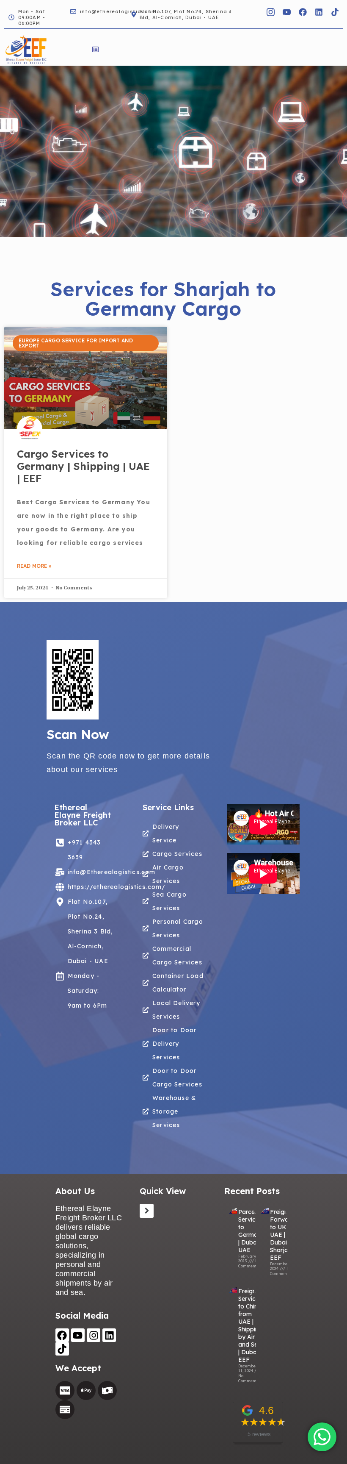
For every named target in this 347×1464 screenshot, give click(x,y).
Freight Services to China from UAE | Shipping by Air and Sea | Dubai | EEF (250, 1325)
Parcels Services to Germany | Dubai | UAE (251, 1231)
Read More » (34, 566)
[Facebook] (303, 12)
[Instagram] (93, 1335)
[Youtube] (78, 1335)
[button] (95, 50)
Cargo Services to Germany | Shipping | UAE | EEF (83, 466)
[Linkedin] (319, 12)
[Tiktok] (335, 12)
